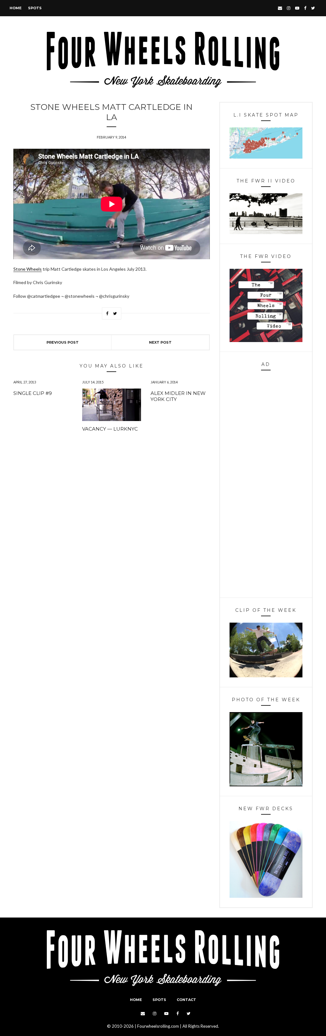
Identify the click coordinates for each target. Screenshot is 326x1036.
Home (16, 8)
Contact (186, 999)
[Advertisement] (266, 485)
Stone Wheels (27, 269)
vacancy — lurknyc (110, 429)
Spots (35, 8)
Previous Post (62, 342)
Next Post (160, 342)
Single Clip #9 (32, 393)
